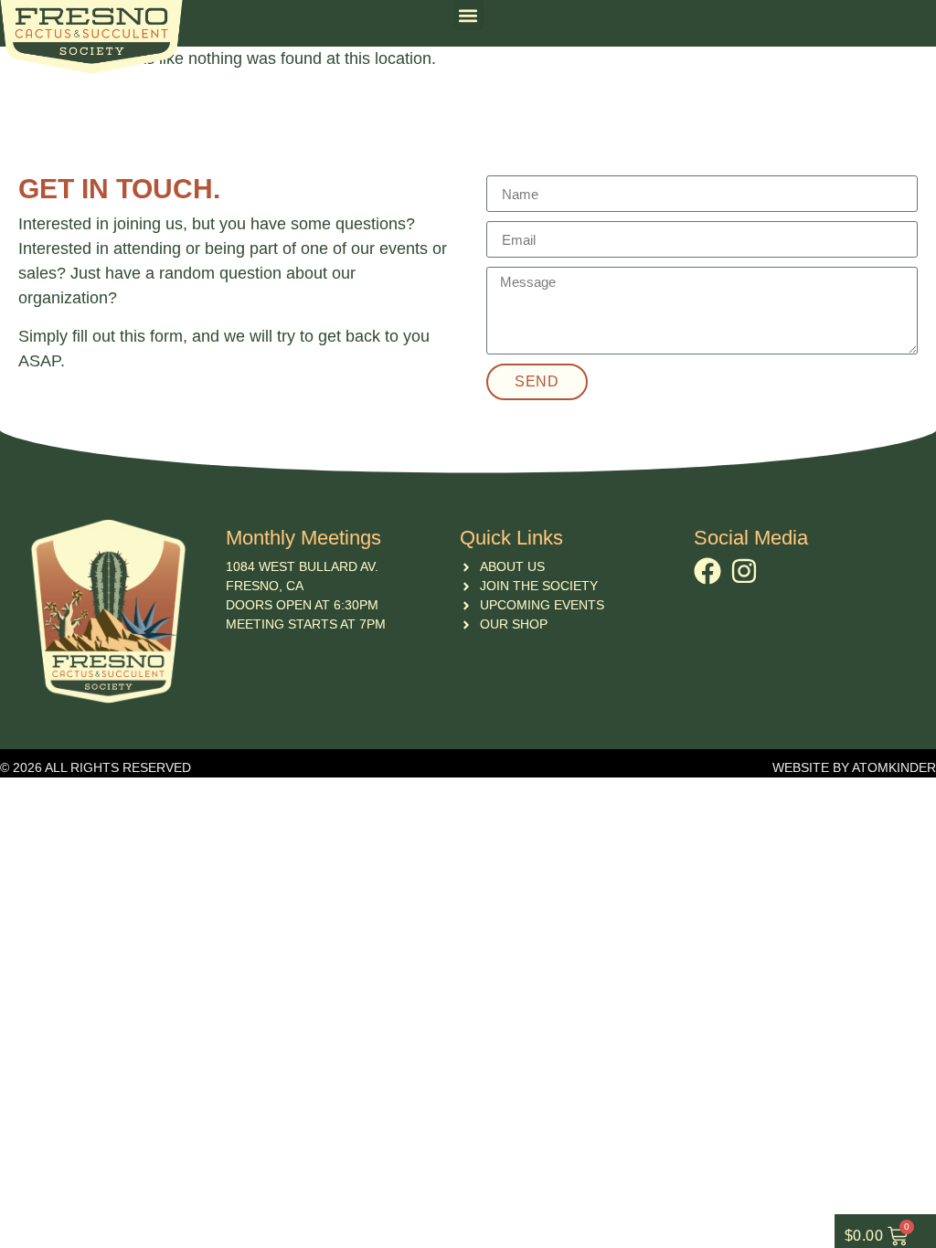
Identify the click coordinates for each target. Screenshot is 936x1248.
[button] (468, 15)
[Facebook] (707, 571)
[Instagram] (744, 571)
